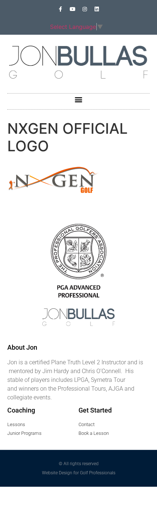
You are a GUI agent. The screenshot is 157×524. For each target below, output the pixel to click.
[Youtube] (73, 9)
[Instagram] (85, 9)
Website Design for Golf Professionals (78, 472)
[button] (79, 100)
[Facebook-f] (60, 9)
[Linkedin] (97, 9)
